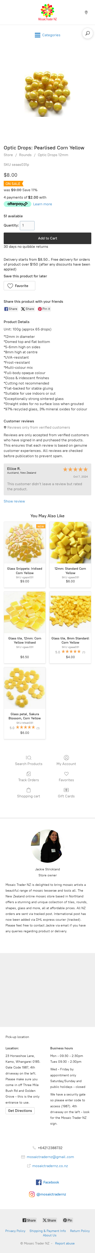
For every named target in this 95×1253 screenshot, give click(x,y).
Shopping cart (28, 796)
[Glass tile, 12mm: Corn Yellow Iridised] (24, 612)
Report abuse (65, 1243)
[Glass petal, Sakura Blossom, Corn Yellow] (24, 688)
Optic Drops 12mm (53, 155)
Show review (14, 501)
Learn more (42, 204)
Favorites (66, 780)
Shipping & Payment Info (48, 1231)
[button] (19, 285)
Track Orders (28, 780)
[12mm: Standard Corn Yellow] (70, 542)
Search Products (28, 764)
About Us (49, 1235)
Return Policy (80, 1231)
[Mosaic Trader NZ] (47, 12)
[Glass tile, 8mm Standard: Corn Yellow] (70, 612)
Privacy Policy (15, 1231)
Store (8, 155)
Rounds (25, 155)
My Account (66, 764)
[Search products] (87, 33)
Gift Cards (66, 796)
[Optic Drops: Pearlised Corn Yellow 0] (47, 94)
